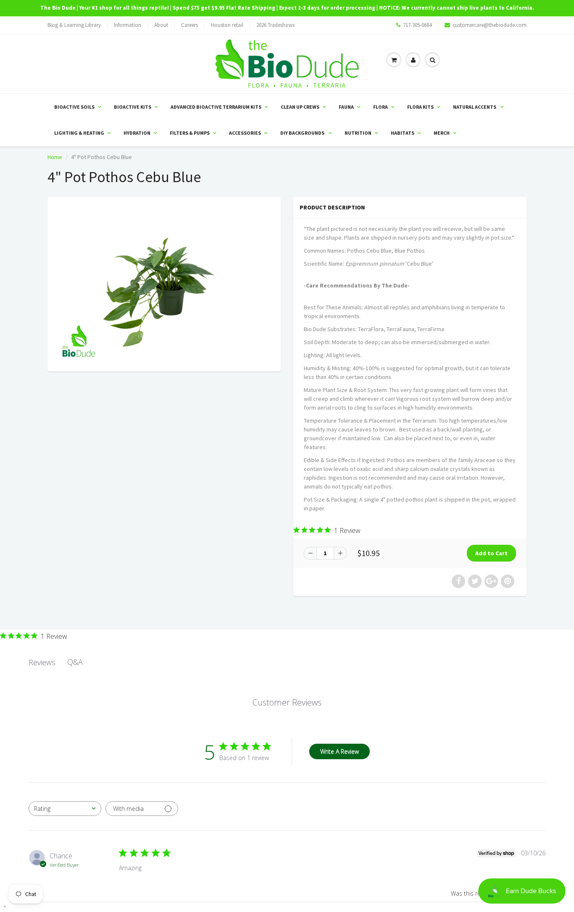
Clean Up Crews (300, 107)
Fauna (346, 107)
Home (54, 157)
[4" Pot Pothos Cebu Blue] (164, 283)
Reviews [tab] (42, 662)
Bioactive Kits (132, 107)
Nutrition (358, 133)
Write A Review (339, 751)
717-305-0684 (417, 25)
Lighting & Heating (79, 133)
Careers (189, 25)
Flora (380, 107)
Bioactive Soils (74, 107)
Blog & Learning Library (74, 25)
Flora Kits (420, 107)
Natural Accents (475, 107)
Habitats (402, 133)
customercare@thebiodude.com (490, 25)
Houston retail (227, 25)
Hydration (137, 133)
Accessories (245, 133)
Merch (442, 133)
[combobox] (65, 808)
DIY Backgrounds (302, 133)
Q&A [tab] (75, 662)
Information (127, 25)
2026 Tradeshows (275, 25)
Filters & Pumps (190, 133)
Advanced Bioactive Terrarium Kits (216, 107)
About (161, 25)
